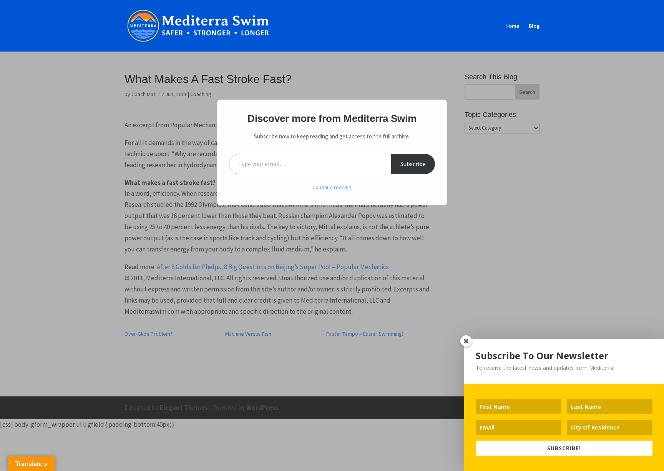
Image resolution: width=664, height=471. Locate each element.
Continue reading (332, 187)
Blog (534, 26)
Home (512, 26)
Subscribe (413, 164)
